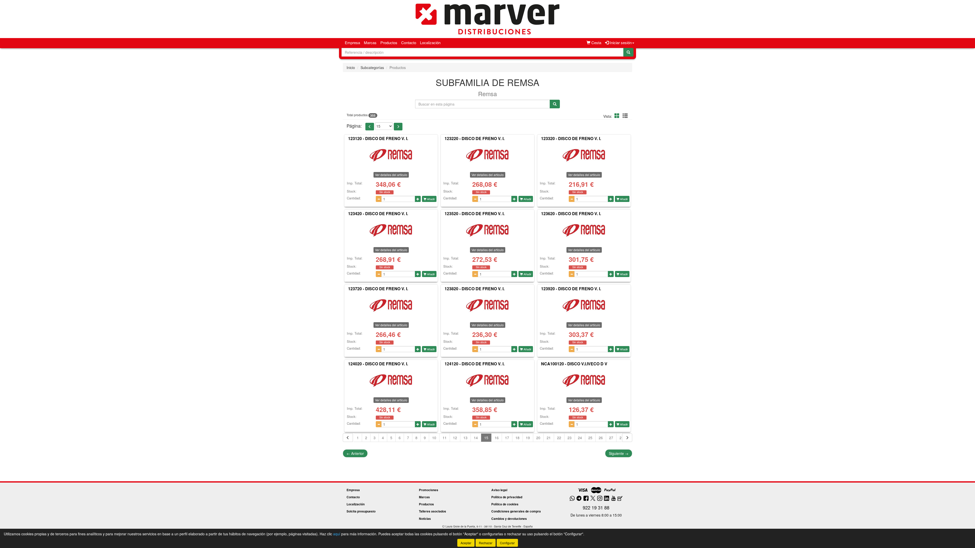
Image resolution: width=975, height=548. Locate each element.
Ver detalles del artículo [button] (391, 175)
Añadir (430, 199)
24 (580, 437)
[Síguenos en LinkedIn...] (606, 498)
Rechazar (485, 543)
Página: (354, 126)
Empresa (352, 42)
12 (455, 437)
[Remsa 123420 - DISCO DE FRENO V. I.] (391, 230)
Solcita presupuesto (361, 511)
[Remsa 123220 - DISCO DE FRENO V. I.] (487, 155)
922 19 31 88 (596, 507)
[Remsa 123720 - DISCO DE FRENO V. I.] (391, 305)
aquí (336, 533)
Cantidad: (354, 198)
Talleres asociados (432, 511)
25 (590, 437)
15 (486, 437)
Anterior (355, 453)
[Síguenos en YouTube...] (613, 498)
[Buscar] (628, 52)
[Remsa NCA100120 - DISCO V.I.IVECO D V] (584, 380)
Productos (388, 42)
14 (476, 437)
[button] (618, 115)
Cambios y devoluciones (509, 518)
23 (569, 437)
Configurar (507, 543)
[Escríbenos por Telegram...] (579, 498)
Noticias (425, 518)
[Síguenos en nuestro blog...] (620, 498)
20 (538, 437)
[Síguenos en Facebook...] (586, 498)
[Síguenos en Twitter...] (592, 498)
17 (507, 437)
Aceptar (466, 543)
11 (445, 437)
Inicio (351, 67)
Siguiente (618, 453)
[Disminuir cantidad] (379, 199)
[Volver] (348, 437)
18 (517, 437)
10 (434, 437)
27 (611, 437)
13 (465, 437)
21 (549, 437)
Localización (430, 42)
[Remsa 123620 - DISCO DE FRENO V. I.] (584, 230)
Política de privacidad (506, 497)
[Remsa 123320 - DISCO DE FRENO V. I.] (584, 155)
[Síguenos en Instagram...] (600, 498)
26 (601, 437)
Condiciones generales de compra (516, 511)
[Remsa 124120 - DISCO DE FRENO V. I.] (487, 380)
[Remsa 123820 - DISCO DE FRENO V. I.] (487, 305)
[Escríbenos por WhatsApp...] (572, 498)
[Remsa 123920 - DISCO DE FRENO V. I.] (584, 305)
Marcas (370, 42)
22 (559, 437)
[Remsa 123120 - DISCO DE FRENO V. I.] (391, 155)
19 (528, 437)
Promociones (428, 490)
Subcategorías (372, 67)
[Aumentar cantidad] (418, 199)
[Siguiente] (627, 437)
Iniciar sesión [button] (620, 42)
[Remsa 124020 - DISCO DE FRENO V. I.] (391, 380)
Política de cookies (504, 504)
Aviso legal (499, 490)
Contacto (408, 42)
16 (497, 437)
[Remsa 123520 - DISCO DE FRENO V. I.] (487, 230)
